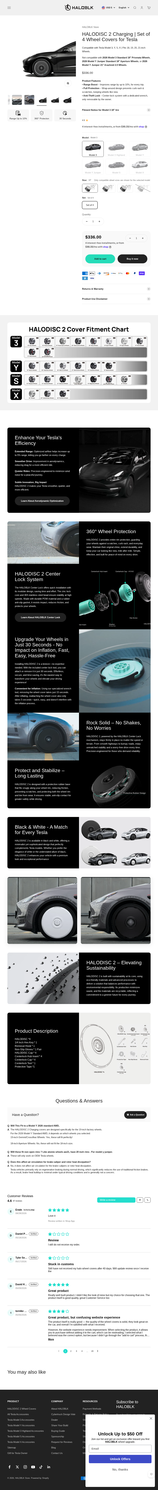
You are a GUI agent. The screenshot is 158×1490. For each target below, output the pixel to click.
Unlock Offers (120, 1459)
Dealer (54, 1420)
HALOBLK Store (90, 27)
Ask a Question (136, 1115)
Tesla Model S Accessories (21, 1436)
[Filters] (140, 1200)
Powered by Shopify (40, 1478)
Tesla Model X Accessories (21, 1442)
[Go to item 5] (29, 100)
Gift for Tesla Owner (17, 1453)
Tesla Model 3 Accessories (20, 1420)
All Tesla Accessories (18, 1414)
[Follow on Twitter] (17, 1467)
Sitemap (11, 1447)
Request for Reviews (61, 1442)
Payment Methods (92, 1408)
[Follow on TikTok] (41, 1467)
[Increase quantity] (99, 221)
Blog (53, 1447)
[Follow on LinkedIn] (49, 1467)
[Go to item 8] (66, 100)
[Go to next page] (98, 1351)
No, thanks (120, 1469)
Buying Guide (58, 1431)
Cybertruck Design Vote (63, 1414)
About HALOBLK (59, 1408)
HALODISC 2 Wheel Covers (21, 1408)
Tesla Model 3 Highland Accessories (25, 1431)
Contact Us (57, 1453)
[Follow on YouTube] (33, 1467)
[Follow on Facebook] (9, 1467)
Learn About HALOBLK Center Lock (40, 617)
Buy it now (132, 258)
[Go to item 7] (54, 100)
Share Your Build (59, 1425)
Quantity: (86, 214)
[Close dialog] (151, 1418)
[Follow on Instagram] (25, 1467)
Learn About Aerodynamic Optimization (42, 501)
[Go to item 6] (42, 100)
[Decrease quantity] (86, 221)
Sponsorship (57, 1436)
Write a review (107, 1200)
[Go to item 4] (17, 100)
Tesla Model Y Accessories (21, 1425)
